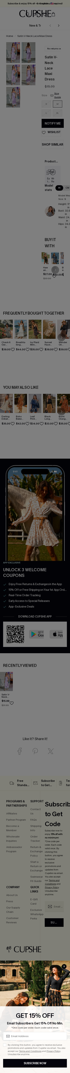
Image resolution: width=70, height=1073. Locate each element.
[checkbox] (4, 1044)
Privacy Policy (53, 1051)
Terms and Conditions (30, 1051)
